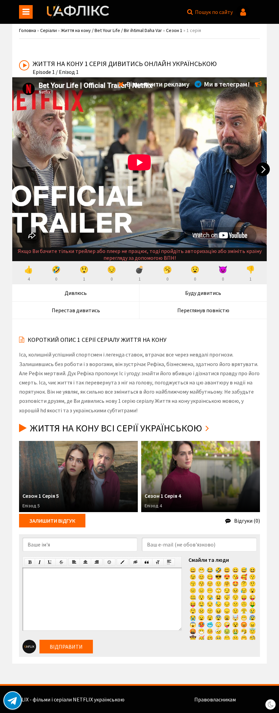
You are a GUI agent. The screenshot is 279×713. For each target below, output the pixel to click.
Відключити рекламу (157, 84)
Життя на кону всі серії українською (116, 428)
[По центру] (85, 562)
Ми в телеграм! (226, 84)
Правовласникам (215, 699)
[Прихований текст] (135, 562)
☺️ (210, 583)
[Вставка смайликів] (109, 562)
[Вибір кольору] (122, 562)
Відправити (66, 646)
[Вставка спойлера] (169, 562)
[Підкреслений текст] (50, 562)
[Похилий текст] (40, 562)
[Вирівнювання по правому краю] (96, 562)
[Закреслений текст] (61, 562)
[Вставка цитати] (146, 562)
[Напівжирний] (29, 562)
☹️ (201, 610)
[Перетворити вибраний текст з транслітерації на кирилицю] (158, 562)
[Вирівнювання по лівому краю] (74, 562)
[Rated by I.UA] (252, 699)
